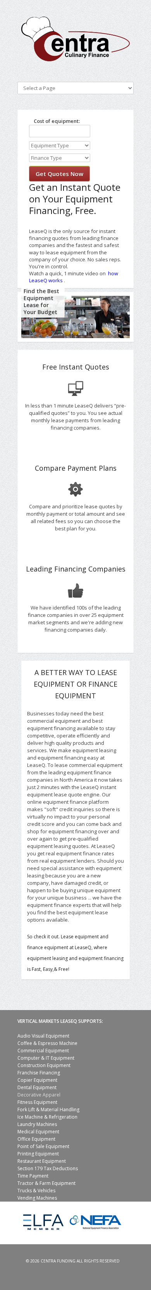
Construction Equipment (43, 1065)
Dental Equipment (37, 1087)
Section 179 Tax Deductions (47, 1168)
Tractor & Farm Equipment (46, 1183)
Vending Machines (37, 1198)
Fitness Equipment (37, 1102)
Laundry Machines (37, 1124)
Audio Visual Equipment (43, 1036)
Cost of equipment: (54, 120)
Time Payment (32, 1176)
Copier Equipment (37, 1080)
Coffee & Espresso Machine (47, 1043)
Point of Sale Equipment (43, 1146)
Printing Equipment (38, 1153)
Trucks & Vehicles (36, 1190)
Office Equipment (36, 1139)
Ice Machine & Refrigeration (47, 1117)
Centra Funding (58, 1261)
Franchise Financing (38, 1072)
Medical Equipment (38, 1131)
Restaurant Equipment (41, 1161)
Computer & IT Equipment (45, 1058)
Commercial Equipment (43, 1050)
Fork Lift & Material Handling (48, 1109)
